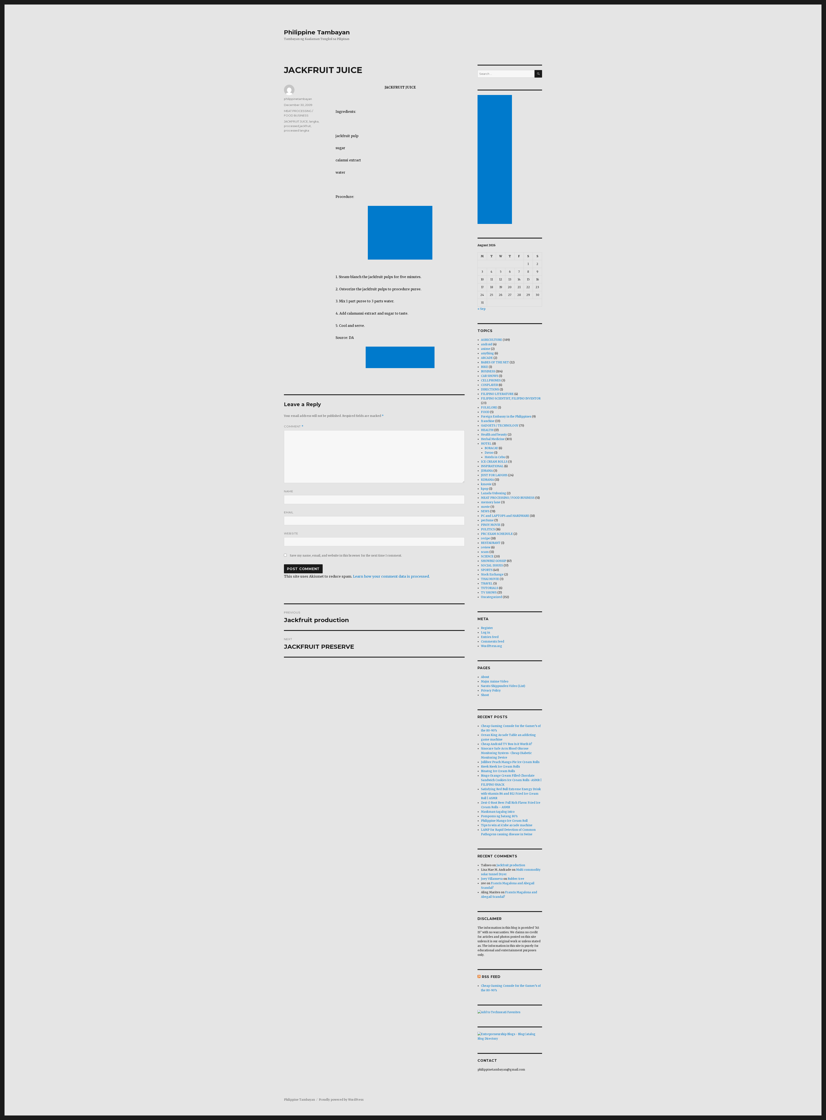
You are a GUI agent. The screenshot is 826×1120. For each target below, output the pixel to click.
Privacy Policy (491, 690)
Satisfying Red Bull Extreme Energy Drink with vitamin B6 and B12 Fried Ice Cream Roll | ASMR (511, 793)
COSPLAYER (489, 385)
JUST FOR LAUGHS (494, 475)
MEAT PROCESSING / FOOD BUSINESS (508, 498)
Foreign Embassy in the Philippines (506, 416)
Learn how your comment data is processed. (391, 576)
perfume (487, 520)
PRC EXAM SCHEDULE (497, 534)
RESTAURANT (490, 543)
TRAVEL (487, 583)
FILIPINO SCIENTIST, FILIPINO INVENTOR (511, 398)
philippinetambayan (298, 99)
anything (487, 353)
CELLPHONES (491, 380)
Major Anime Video (494, 681)
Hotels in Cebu (495, 457)
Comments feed (492, 641)
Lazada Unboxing (493, 493)
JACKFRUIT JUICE (296, 121)
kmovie (486, 484)
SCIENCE (487, 556)
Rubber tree (516, 879)
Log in (485, 632)
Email (288, 512)
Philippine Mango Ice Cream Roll (504, 821)
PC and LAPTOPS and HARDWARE (505, 516)
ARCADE (487, 358)
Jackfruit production (510, 865)
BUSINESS (488, 371)
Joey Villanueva (492, 879)
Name (288, 491)
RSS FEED (491, 977)
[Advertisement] (401, 233)
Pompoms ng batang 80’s (499, 816)
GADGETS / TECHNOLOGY (499, 425)
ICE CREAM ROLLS (494, 462)
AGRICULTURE (491, 340)
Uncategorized (491, 597)
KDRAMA (487, 480)
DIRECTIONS (490, 389)
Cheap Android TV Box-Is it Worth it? (506, 744)
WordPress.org (491, 646)
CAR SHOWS (489, 376)
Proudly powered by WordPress (341, 1100)
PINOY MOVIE (490, 525)
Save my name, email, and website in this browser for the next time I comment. (346, 555)
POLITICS (488, 529)
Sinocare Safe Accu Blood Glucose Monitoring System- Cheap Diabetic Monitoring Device (506, 753)
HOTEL (486, 443)
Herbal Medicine (493, 439)
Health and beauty (494, 434)
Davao (489, 452)
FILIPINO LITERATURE (497, 394)
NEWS (485, 511)
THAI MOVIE (490, 579)
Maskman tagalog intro (498, 812)
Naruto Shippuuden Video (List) (503, 686)
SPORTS (487, 570)
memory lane (490, 502)
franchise (488, 421)
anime (485, 349)
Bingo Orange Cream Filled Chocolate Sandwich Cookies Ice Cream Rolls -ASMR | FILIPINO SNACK (511, 780)
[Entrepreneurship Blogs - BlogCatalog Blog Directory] (510, 1036)
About (485, 677)
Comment (294, 426)
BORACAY (491, 448)
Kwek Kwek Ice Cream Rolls (500, 766)
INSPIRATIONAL (492, 466)
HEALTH (487, 430)
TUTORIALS (489, 588)
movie (485, 507)
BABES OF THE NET (495, 362)
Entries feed (490, 637)
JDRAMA (487, 471)
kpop (484, 489)
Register (487, 628)
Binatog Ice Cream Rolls (498, 771)
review (485, 547)
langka (314, 121)
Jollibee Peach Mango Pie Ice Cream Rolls (510, 762)
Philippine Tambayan (317, 32)
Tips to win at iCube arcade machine (506, 825)
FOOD (485, 412)
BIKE (484, 367)
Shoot (485, 695)
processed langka (296, 130)
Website (291, 533)
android (486, 344)
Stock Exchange (492, 574)
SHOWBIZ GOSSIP (493, 561)
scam (485, 552)
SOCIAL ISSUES (492, 565)
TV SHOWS (489, 592)
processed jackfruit (297, 126)
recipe (485, 538)
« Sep (481, 309)
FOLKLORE (489, 407)
